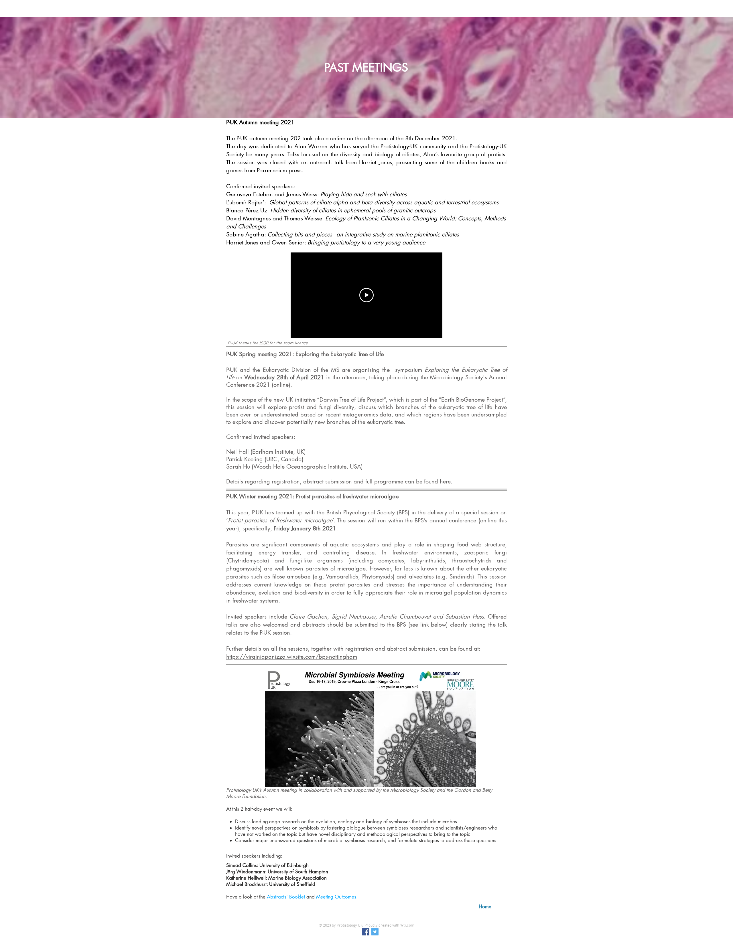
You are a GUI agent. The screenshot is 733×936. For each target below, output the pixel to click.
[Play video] (366, 295)
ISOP (264, 343)
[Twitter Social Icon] (375, 931)
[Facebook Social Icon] (365, 931)
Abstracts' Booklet (286, 897)
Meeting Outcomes (336, 897)
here (445, 481)
